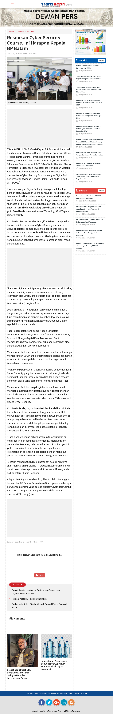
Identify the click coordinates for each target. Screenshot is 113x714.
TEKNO (21, 32)
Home (11, 32)
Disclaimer (74, 693)
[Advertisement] (39, 128)
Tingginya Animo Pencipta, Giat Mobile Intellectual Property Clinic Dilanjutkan (89, 89)
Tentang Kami (32, 693)
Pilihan (82, 190)
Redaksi (43, 693)
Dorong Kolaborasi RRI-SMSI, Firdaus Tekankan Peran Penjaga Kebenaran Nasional (89, 232)
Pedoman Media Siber (58, 693)
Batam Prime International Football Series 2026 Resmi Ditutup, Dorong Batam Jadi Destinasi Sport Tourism (89, 141)
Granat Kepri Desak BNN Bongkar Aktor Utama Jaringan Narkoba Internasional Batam (19, 674)
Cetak (40, 575)
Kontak (84, 693)
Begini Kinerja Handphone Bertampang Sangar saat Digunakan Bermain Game (36, 592)
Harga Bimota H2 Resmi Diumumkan (29, 599)
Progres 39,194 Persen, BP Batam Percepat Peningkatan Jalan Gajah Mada (89, 115)
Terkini (82, 60)
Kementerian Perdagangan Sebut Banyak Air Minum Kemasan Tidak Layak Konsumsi (54, 665)
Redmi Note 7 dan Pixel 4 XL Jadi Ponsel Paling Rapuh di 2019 (39, 606)
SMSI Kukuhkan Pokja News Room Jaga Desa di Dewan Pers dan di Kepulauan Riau (88, 176)
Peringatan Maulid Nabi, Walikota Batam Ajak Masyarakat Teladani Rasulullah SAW (88, 128)
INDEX (101, 60)
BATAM (30, 32)
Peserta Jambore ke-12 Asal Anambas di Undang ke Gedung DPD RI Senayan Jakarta (90, 245)
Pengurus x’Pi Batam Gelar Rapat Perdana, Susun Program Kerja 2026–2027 (89, 102)
